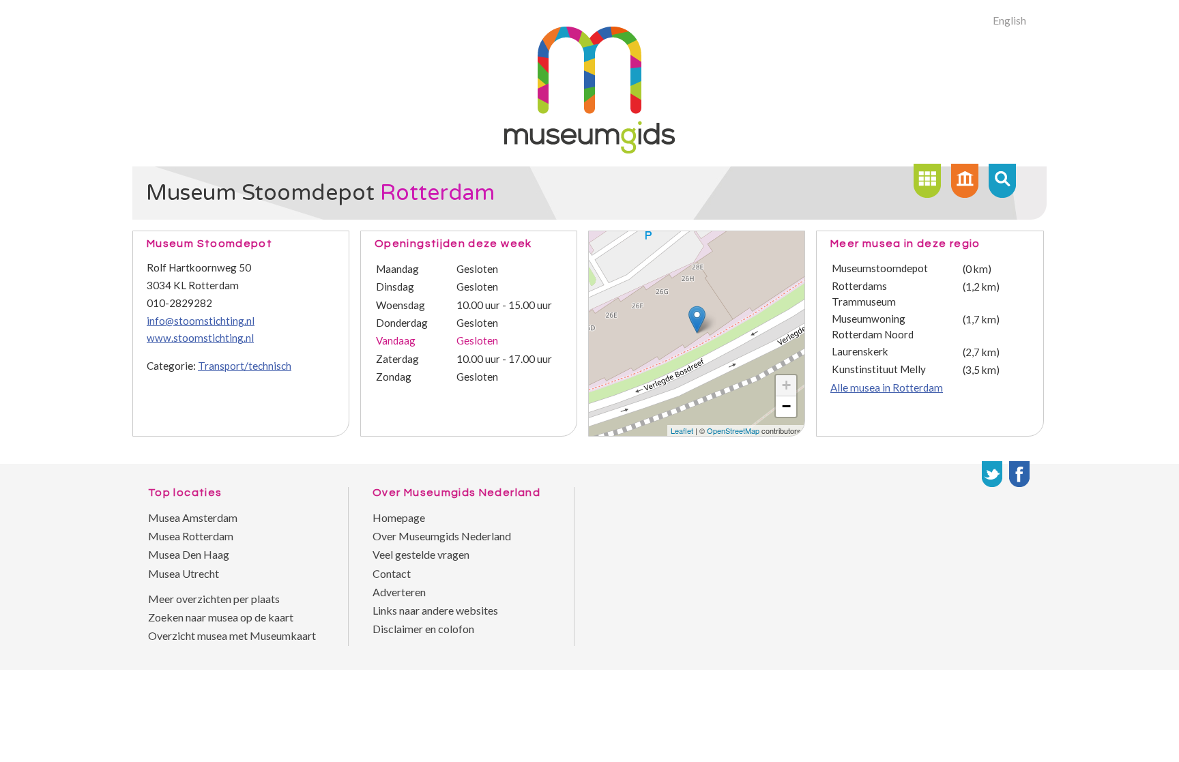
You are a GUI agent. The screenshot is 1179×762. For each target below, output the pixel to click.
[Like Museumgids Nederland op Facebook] (1019, 474)
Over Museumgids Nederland (442, 535)
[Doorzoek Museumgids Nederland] (1002, 181)
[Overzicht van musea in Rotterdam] (927, 181)
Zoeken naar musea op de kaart (220, 617)
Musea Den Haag (188, 554)
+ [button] (786, 385)
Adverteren (399, 591)
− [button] (786, 406)
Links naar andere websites (435, 610)
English (1009, 20)
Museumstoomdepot (880, 268)
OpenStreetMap (733, 430)
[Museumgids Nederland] (589, 149)
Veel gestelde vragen (421, 554)
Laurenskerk (860, 351)
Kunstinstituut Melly (879, 369)
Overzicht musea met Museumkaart (232, 635)
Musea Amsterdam (192, 517)
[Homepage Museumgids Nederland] (964, 181)
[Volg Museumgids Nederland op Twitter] (992, 474)
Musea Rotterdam (190, 535)
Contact (392, 573)
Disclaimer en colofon (423, 628)
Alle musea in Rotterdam (886, 387)
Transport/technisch (244, 366)
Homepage (399, 517)
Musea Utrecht (183, 573)
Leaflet (682, 430)
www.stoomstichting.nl (200, 338)
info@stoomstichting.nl (200, 320)
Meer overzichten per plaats (214, 598)
